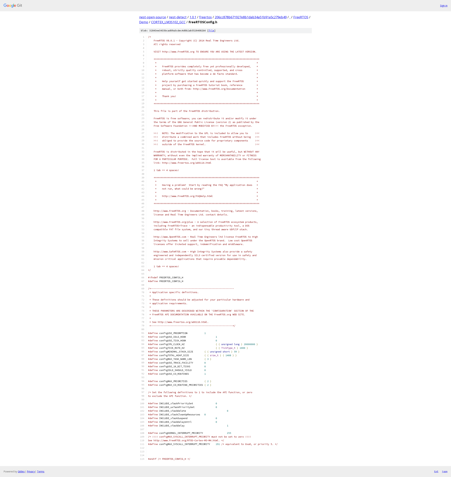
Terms (40, 471)
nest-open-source (152, 17)
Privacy (31, 471)
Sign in (443, 5)
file (211, 30)
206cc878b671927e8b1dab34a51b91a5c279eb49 (251, 17)
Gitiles (21, 471)
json (444, 471)
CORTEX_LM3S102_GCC (168, 22)
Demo (143, 22)
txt (436, 471)
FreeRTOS (300, 17)
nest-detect (178, 17)
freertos (205, 17)
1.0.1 (193, 17)
